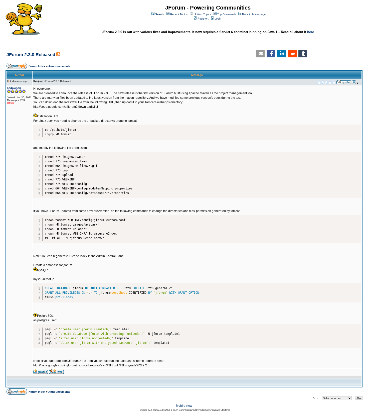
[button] (260, 53)
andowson (14, 87)
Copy (356, 127)
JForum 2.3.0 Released (31, 54)
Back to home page (254, 14)
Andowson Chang (207, 409)
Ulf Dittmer (225, 409)
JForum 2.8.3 (156, 409)
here (310, 32)
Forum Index (37, 66)
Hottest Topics (202, 14)
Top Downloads (226, 14)
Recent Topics (179, 14)
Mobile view (184, 405)
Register (203, 18)
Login (218, 18)
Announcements (59, 66)
